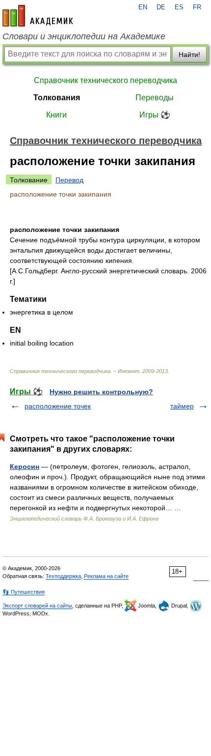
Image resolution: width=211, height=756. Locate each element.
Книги (56, 115)
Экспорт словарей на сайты (37, 606)
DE (161, 7)
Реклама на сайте (106, 576)
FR (197, 7)
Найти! (189, 54)
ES (179, 7)
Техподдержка (63, 576)
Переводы (154, 97)
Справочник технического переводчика (105, 80)
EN (142, 7)
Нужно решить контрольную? (101, 392)
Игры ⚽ (154, 115)
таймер (182, 406)
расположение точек (58, 406)
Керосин (24, 466)
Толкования (56, 97)
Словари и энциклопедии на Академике (83, 36)
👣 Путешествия (23, 592)
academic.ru (37, 16)
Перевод (69, 180)
